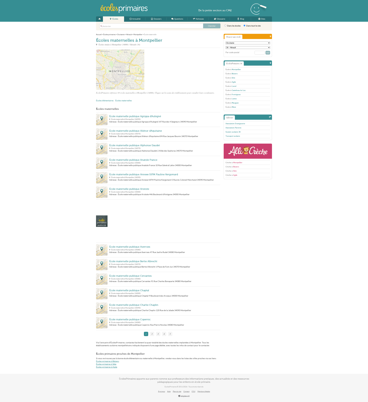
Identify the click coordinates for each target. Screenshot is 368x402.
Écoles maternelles (123, 101)
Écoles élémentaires (105, 101)
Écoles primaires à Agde (106, 367)
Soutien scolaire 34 (233, 132)
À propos (161, 391)
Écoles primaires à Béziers (107, 361)
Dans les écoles (234, 26)
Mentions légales (204, 391)
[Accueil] (99, 19)
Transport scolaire (233, 136)
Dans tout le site (253, 26)
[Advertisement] (170, 69)
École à (233, 69)
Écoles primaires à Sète (106, 364)
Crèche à (234, 163)
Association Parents (233, 128)
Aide (169, 391)
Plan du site (177, 391)
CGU (193, 391)
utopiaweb (184, 396)
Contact (186, 391)
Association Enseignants (235, 124)
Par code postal (232, 52)
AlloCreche (248, 151)
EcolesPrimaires (123, 8)
